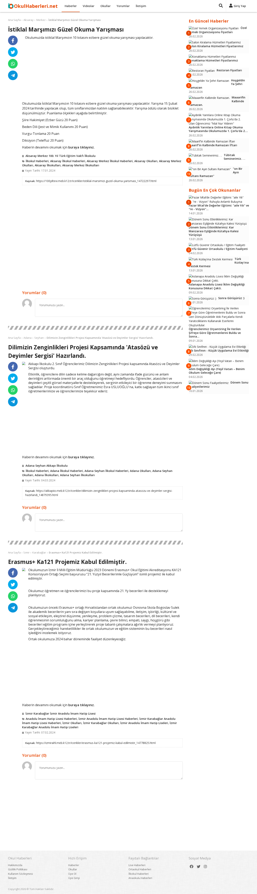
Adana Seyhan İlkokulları (77, 475)
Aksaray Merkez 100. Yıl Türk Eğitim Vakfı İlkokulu (60, 156)
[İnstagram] (205, 866)
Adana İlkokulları (46, 475)
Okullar (105, 6)
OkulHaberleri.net (36, 6)
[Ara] (221, 6)
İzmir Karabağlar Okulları (101, 723)
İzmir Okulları (72, 723)
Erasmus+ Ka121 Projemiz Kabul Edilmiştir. (75, 552)
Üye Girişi (74, 878)
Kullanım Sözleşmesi (20, 874)
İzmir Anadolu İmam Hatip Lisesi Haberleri (108, 719)
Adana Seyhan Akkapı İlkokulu (46, 465)
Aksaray (28, 20)
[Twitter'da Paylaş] (13, 52)
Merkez (41, 20)
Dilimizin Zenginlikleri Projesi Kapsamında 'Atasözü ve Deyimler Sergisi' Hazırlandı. (100, 338)
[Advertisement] (102, 70)
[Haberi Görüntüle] (23, 363)
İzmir (26, 552)
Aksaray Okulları (145, 161)
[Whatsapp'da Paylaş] (13, 64)
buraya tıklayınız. (81, 147)
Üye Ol (72, 874)
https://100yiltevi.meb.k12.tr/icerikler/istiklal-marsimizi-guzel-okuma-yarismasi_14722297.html (96, 181)
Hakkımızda (15, 865)
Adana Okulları (140, 471)
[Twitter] (198, 866)
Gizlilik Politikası (17, 869)
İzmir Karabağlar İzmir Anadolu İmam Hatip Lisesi (60, 713)
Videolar (88, 6)
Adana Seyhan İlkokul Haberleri (106, 471)
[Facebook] (191, 866)
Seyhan (39, 338)
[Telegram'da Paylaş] (13, 75)
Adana (27, 338)
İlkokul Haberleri (37, 161)
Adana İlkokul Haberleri (66, 471)
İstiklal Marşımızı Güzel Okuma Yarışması (74, 20)
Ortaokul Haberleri (139, 869)
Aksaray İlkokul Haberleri (67, 161)
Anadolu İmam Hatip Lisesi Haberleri (51, 719)
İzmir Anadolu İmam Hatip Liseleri (144, 723)
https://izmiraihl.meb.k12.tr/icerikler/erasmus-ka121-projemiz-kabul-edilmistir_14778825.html (96, 743)
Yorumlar (123, 6)
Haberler (71, 6)
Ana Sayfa (14, 20)
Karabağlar (39, 552)
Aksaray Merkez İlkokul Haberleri (110, 161)
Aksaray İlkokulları (48, 165)
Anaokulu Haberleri (140, 878)
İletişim (141, 6)
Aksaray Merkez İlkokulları (80, 165)
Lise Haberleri (136, 865)
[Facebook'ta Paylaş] (13, 40)
